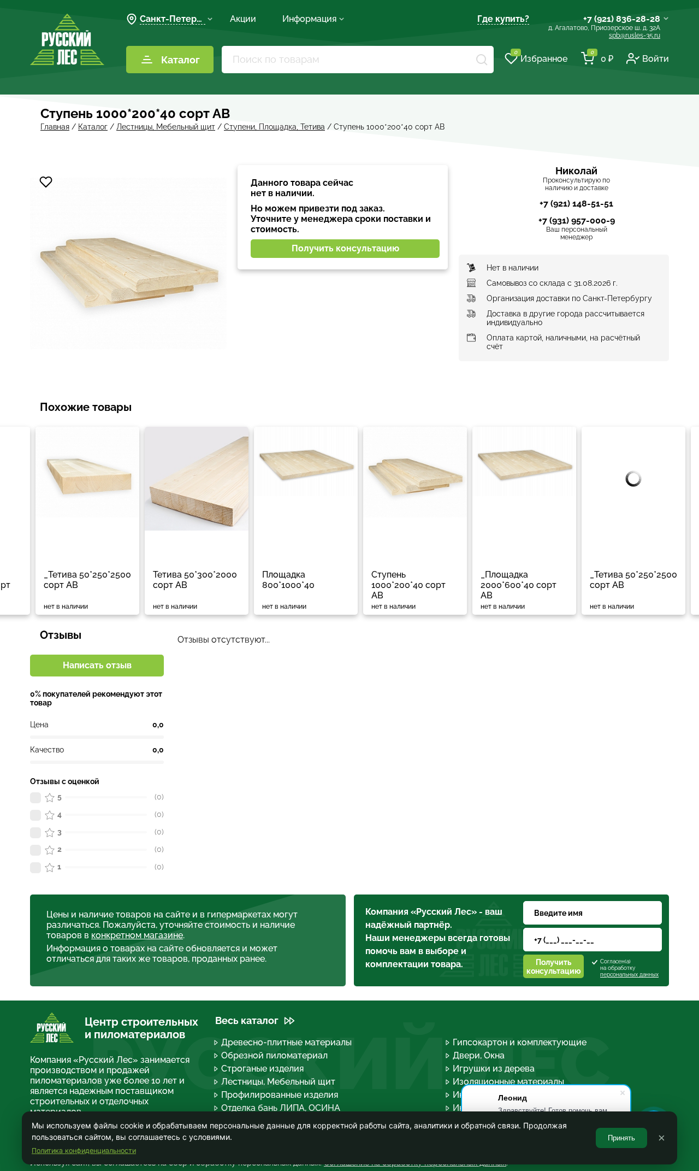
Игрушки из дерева (494, 1068)
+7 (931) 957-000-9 (576, 220)
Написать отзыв (97, 665)
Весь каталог (247, 1020)
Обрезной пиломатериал (274, 1055)
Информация (309, 19)
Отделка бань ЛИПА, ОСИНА (280, 1108)
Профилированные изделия (279, 1095)
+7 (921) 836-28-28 (621, 19)
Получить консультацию (345, 248)
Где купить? (503, 19)
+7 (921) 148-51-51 (576, 203)
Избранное (540, 58)
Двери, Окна (479, 1055)
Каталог (180, 60)
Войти (655, 59)
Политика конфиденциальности (84, 1150)
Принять (621, 1138)
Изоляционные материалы (508, 1081)
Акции (243, 19)
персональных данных (629, 975)
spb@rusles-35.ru (634, 35)
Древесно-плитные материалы (286, 1042)
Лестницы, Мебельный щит (278, 1081)
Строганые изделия (262, 1068)
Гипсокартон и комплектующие (520, 1042)
